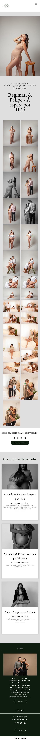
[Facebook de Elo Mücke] (15, 723)
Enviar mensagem (21, 716)
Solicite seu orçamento (20, 443)
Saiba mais (20, 701)
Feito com (20, 738)
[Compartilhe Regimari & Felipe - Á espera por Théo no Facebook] (14, 438)
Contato (20, 730)
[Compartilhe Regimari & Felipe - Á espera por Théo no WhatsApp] (17, 438)
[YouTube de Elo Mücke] (25, 723)
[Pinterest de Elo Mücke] (21, 723)
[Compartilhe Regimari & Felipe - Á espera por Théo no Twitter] (21, 438)
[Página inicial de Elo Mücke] (6, 6)
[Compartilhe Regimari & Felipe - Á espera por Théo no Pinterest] (25, 438)
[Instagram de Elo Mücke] (18, 723)
